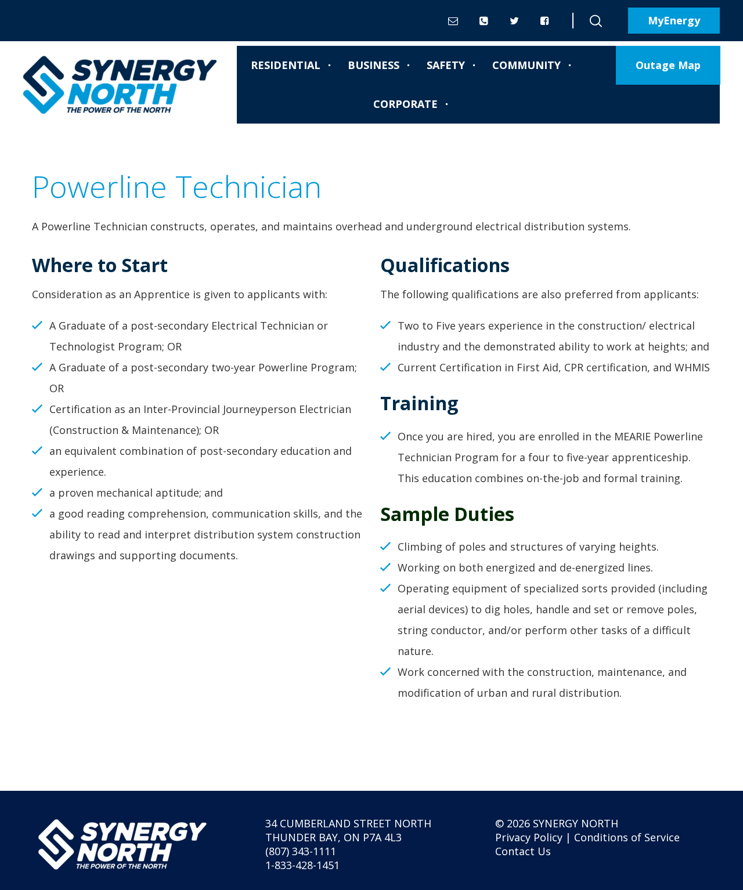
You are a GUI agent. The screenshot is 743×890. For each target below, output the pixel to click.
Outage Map (668, 65)
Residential (285, 65)
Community (526, 65)
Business (373, 65)
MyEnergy (674, 20)
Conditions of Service (627, 837)
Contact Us (523, 851)
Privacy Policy (528, 837)
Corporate (405, 104)
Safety (446, 65)
